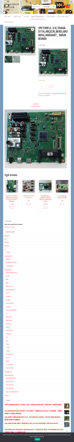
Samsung (8, 334)
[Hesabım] (61, 6)
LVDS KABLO (9, 317)
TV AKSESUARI (8, 256)
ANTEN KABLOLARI (10, 378)
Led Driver (8, 307)
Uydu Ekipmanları (9, 375)
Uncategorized (8, 372)
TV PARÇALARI (47, 95)
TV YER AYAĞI (9, 354)
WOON (8, 361)
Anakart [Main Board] (37, 16)
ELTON (7, 293)
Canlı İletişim (17, 16)
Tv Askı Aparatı (9, 266)
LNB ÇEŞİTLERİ (9, 381)
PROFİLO (7, 242)
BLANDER (7, 236)
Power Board (51, 16)
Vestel (7, 358)
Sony (7, 341)
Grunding (40, 95)
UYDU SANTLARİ (10, 388)
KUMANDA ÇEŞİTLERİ (11, 262)
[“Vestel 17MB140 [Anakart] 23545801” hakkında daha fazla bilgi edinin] (62, 204)
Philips (7, 327)
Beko (66, 93)
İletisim (26, 16)
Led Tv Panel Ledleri (63, 16)
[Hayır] (72, 437)
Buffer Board (9, 286)
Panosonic (8, 324)
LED (5, 239)
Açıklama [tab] (35, 104)
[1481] (51, 86)
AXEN (7, 279)
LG (6, 313)
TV (43, 95)
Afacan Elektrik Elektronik (12, 5)
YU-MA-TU (7, 395)
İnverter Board (9, 22)
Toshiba (8, 351)
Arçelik (62, 93)
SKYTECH (7, 246)
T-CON (7, 347)
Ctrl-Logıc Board (10, 290)
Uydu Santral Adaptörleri (12, 392)
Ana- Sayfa (7, 16)
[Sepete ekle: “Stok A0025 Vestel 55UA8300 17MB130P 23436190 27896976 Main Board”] (45, 207)
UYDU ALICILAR (9, 385)
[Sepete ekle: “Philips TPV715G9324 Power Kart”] (28, 204)
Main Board (9, 320)
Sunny (7, 344)
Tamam (37, 439)
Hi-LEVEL (8, 252)
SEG (7, 337)
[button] (32, 29)
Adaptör (8, 259)
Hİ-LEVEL (8, 300)
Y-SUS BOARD (9, 364)
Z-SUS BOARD (9, 368)
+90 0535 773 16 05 (9, 227)
